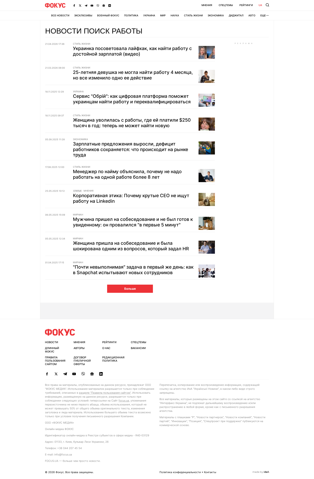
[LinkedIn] (110, 5)
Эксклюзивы (83, 15)
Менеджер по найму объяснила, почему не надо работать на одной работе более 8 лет (127, 174)
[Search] (267, 5)
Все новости (60, 15)
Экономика (216, 15)
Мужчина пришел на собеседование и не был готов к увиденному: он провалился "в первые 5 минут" (133, 222)
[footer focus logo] (60, 332)
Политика (131, 15)
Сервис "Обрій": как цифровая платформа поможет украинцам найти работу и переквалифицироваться (132, 98)
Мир (163, 15)
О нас (106, 348)
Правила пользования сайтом (55, 361)
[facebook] (47, 374)
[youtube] (74, 374)
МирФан (78, 214)
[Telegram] (86, 5)
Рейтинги (246, 5)
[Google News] (104, 5)
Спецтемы (226, 5)
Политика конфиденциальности (180, 472)
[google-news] (92, 374)
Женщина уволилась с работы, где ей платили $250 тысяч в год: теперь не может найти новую (132, 122)
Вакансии (138, 348)
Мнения (206, 5)
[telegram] (65, 374)
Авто (251, 15)
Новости (51, 342)
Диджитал (236, 15)
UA (260, 5)
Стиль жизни (193, 15)
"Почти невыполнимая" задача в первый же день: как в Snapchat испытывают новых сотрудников (133, 269)
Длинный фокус (52, 349)
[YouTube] (92, 5)
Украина (149, 15)
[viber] (83, 374)
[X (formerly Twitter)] (80, 5)
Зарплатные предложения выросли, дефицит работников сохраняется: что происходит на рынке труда (130, 149)
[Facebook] (74, 5)
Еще (263, 15)
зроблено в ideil (261, 472)
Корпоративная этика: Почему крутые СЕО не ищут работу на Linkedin (131, 198)
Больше (130, 288)
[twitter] (56, 374)
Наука (175, 15)
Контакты (210, 472)
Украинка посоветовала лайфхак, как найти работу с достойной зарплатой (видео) (132, 51)
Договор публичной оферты (82, 361)
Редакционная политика (113, 359)
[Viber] (98, 5)
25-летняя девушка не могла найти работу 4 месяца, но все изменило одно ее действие (133, 75)
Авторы (79, 348)
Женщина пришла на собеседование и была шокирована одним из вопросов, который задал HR (131, 245)
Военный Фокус (108, 15)
